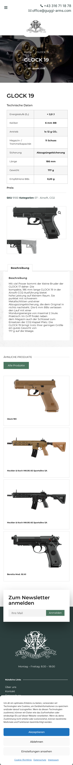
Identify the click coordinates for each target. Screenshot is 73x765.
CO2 (43, 68)
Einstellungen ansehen (36, 751)
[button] (6, 7)
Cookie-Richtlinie (23, 759)
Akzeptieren (37, 732)
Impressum (53, 759)
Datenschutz (39, 759)
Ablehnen (36, 741)
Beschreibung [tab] (20, 268)
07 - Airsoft (33, 68)
